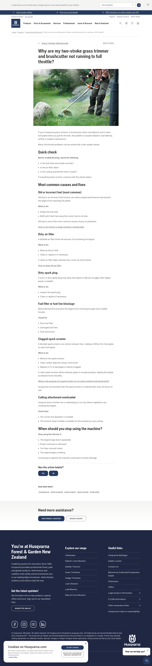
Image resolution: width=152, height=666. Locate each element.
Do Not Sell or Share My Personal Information (72, 654)
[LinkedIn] (42, 624)
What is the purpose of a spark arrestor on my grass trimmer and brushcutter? (73, 381)
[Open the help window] (146, 660)
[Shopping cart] (138, 23)
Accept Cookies (72, 647)
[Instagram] (24, 624)
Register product (123, 17)
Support (112, 17)
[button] (27, 23)
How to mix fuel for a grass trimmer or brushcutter (61, 227)
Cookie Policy (13, 657)
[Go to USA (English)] (139, 5)
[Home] (15, 23)
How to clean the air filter (49, 265)
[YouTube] (33, 624)
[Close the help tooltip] (147, 650)
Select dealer (135, 17)
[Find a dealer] (126, 23)
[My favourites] (132, 23)
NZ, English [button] (29, 17)
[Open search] (120, 23)
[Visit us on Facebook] (14, 624)
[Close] (86, 643)
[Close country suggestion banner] (148, 4)
